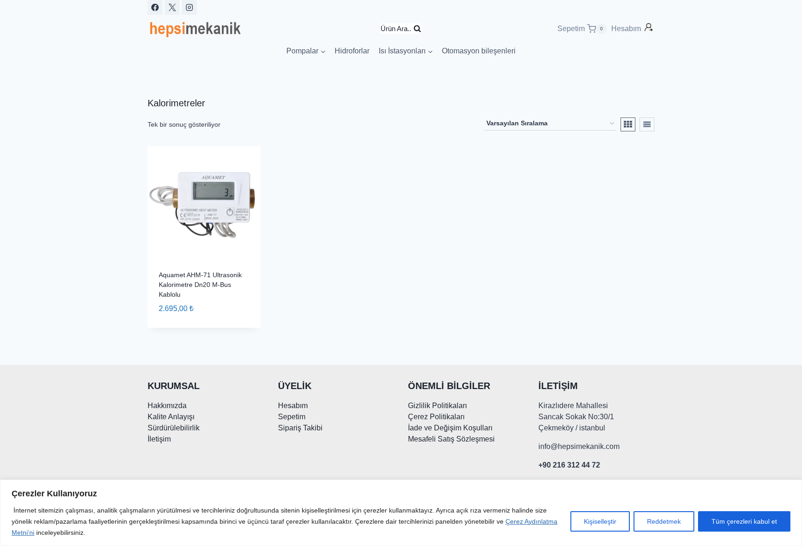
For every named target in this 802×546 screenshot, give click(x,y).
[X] (172, 7)
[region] (401, 513)
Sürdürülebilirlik (174, 428)
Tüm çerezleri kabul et (744, 521)
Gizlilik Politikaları (437, 406)
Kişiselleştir (600, 521)
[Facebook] (155, 7)
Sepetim (291, 417)
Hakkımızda (167, 406)
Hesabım (627, 28)
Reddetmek (664, 521)
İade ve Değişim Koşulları (450, 428)
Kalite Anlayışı (171, 417)
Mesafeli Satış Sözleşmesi (451, 439)
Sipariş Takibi (300, 428)
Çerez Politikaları (436, 417)
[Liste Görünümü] (647, 124)
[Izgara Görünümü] (628, 124)
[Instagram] (189, 7)
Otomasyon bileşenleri (479, 51)
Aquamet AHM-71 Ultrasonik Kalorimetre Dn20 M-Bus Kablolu (200, 284)
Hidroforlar (352, 51)
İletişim (159, 439)
